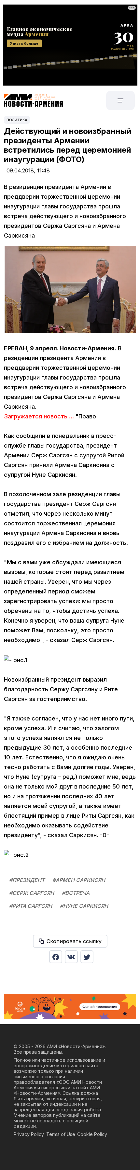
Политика (17, 120)
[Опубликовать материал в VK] (71, 957)
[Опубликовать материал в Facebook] (55, 957)
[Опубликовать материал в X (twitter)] (87, 957)
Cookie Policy (92, 1134)
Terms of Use (60, 1134)
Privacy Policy (29, 1134)
